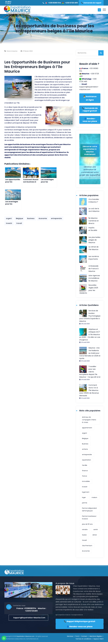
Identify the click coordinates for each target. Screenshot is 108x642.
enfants (85, 449)
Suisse (84, 535)
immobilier (86, 481)
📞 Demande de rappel (91, 3)
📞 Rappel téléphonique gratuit (79, 621)
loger (84, 497)
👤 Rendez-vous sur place (90, 119)
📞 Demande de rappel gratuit (90, 109)
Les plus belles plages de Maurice (94, 240)
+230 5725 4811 (71, 3)
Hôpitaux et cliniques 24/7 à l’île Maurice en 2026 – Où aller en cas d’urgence (89, 334)
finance (85, 471)
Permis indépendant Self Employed (89, 509)
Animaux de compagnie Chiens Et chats (89, 419)
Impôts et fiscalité (92, 229)
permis (84, 503)
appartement (87, 428)
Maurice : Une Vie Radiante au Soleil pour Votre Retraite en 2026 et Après (89, 353)
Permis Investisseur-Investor (89, 517)
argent (9, 218)
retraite (85, 529)
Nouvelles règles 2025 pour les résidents (88, 289)
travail (19, 223)
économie (43, 218)
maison (94, 497)
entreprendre (56, 218)
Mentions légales (96, 636)
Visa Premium (87, 546)
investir (9, 223)
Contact (84, 636)
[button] (28, 618)
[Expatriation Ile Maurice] (17, 10)
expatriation (86, 460)
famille (84, 465)
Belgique (19, 218)
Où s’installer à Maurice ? (93, 200)
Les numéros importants (93, 257)
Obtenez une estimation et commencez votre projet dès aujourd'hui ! (90, 172)
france (84, 476)
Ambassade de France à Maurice (93, 268)
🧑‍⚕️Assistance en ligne (90, 98)
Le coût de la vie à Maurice (93, 209)
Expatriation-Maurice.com (26, 636)
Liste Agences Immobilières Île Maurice (94, 278)
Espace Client (99, 639)
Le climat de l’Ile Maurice (93, 248)
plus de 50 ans (87, 524)
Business (30, 218)
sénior (94, 535)
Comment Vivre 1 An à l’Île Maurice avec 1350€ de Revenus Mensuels (89, 390)
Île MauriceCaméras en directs (93, 221)
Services (70, 636)
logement (85, 492)
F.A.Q (77, 636)
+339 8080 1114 (54, 3)
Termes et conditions (83, 639)
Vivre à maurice (12, 51)
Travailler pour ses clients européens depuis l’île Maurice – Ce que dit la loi (89, 371)
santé (95, 529)
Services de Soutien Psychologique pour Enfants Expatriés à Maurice (89, 315)
